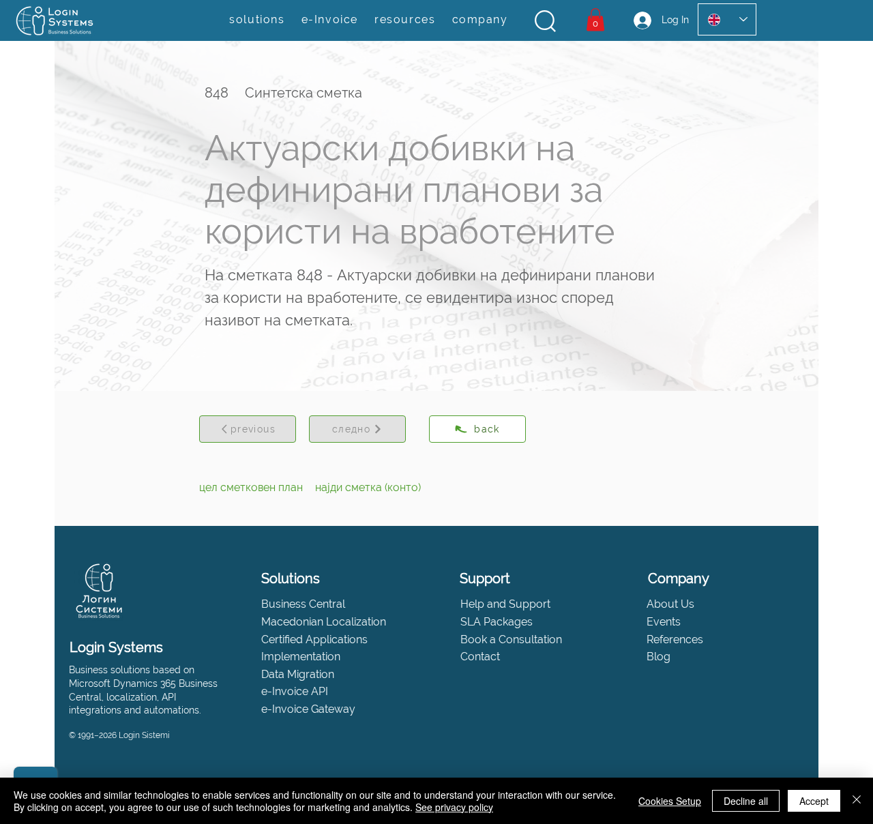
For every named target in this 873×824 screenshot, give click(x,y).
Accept (814, 801)
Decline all (746, 801)
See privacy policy (454, 807)
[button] (545, 21)
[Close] (856, 801)
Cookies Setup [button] (669, 801)
